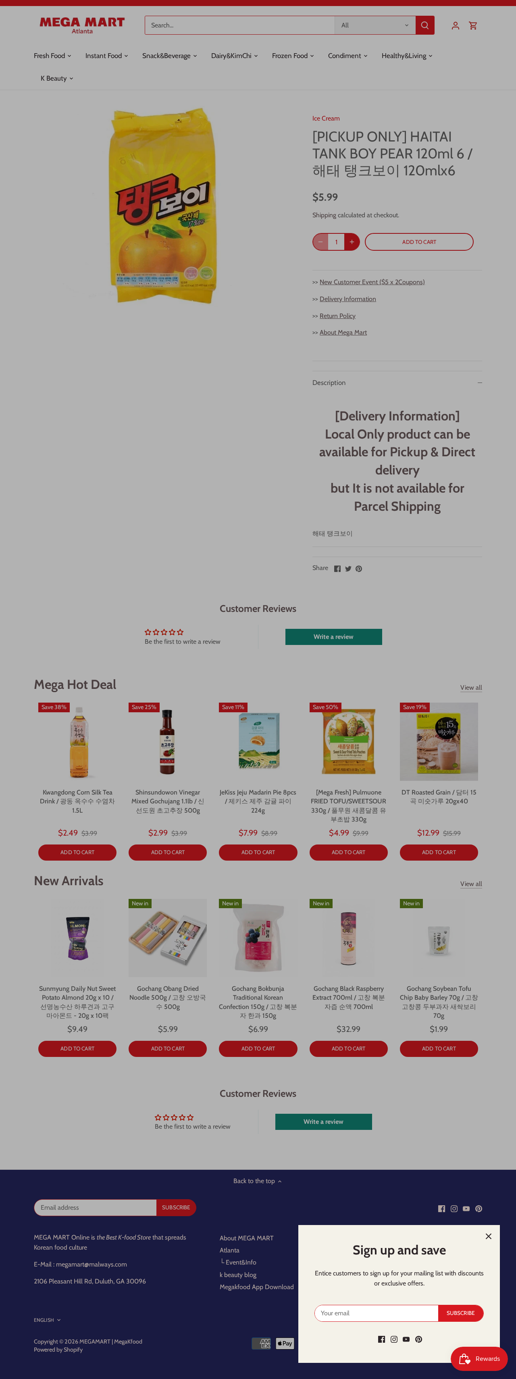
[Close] (488, 1236)
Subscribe (461, 1313)
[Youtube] (406, 1339)
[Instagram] (394, 1339)
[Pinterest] (418, 1339)
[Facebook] (381, 1339)
